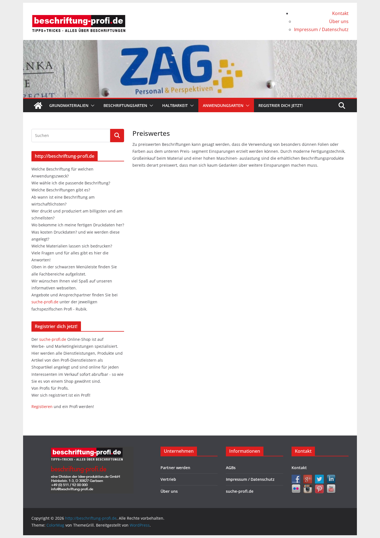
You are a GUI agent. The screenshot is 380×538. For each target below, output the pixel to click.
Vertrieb (168, 479)
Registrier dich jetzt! (280, 105)
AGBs (231, 467)
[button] (91, 105)
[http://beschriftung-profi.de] (38, 105)
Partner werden (175, 467)
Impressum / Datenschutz (321, 29)
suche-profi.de (45, 301)
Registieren (42, 406)
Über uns (339, 21)
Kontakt (340, 13)
